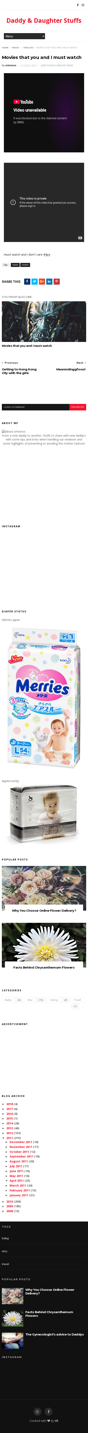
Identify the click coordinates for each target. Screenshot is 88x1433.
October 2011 (19, 1152)
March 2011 (18, 1185)
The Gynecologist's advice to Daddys (54, 1334)
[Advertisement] (45, 393)
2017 (9, 1109)
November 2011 (21, 1147)
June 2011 (17, 1171)
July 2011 (16, 1166)
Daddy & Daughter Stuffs (43, 20)
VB (56, 1421)
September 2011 (21, 1156)
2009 (9, 1206)
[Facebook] (78, 5)
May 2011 (16, 1176)
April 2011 (17, 1180)
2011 (9, 1138)
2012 (9, 1133)
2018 (9, 1104)
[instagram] (37, 1412)
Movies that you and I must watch (27, 346)
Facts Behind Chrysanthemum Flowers (43, 967)
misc (30, 1000)
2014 (9, 1123)
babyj (8, 1000)
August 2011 (19, 1161)
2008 (9, 1211)
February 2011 (20, 1190)
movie (15, 47)
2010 (9, 1201)
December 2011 (21, 1142)
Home (5, 47)
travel (77, 1000)
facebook (77, 407)
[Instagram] (83, 5)
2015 (9, 1118)
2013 (9, 1128)
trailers (28, 47)
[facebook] (48, 1412)
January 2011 (19, 1195)
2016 (9, 1114)
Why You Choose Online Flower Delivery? (44, 910)
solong (54, 1000)
